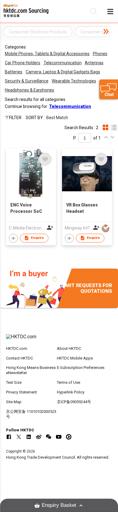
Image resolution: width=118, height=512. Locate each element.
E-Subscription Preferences (80, 367)
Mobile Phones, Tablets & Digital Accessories (47, 53)
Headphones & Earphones (29, 90)
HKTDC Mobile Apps (75, 358)
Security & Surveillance (26, 81)
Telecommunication (63, 62)
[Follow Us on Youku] (68, 437)
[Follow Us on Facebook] (8, 437)
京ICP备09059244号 (74, 402)
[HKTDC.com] (59, 340)
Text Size (13, 382)
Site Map (13, 402)
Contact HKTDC (19, 358)
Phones (100, 53)
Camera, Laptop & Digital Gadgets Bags (63, 71)
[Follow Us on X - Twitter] (18, 437)
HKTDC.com (16, 348)
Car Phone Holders (22, 62)
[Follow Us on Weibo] (38, 437)
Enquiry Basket (59, 505)
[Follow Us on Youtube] (58, 437)
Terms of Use (68, 382)
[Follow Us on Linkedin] (28, 437)
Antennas (94, 62)
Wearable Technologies (74, 81)
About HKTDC (69, 348)
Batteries (13, 71)
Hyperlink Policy (70, 392)
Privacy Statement (21, 392)
